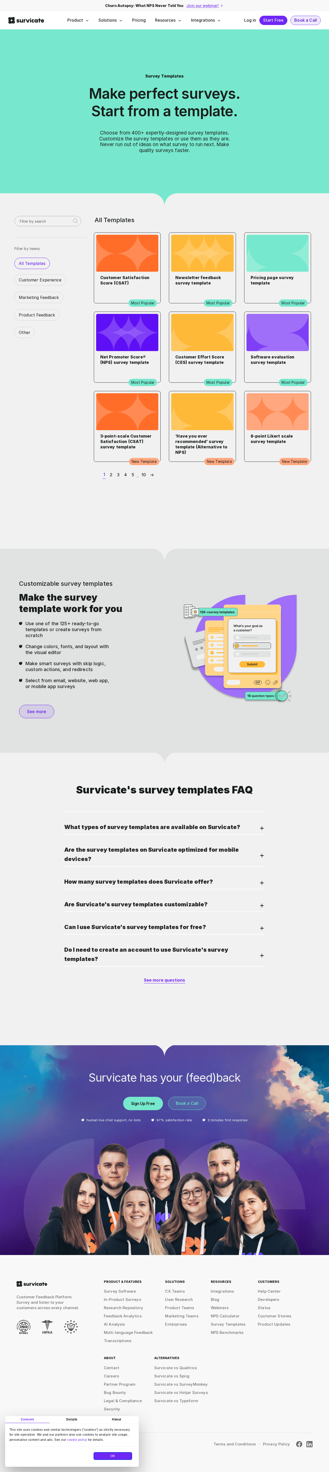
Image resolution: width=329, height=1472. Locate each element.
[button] (164, 828)
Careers (111, 1376)
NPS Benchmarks (227, 1332)
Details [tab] (72, 1419)
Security (112, 1409)
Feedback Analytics (123, 1316)
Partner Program (119, 1384)
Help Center (269, 1291)
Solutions (107, 20)
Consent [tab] (27, 1419)
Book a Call (305, 20)
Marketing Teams (181, 1316)
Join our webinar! (202, 5)
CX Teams (175, 1291)
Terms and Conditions (235, 1444)
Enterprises (176, 1324)
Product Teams (179, 1307)
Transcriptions (117, 1340)
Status (264, 1307)
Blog (215, 1299)
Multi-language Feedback (128, 1332)
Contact (111, 1367)
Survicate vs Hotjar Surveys (181, 1392)
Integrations (203, 20)
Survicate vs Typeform (176, 1400)
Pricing (139, 20)
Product (75, 20)
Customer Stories (274, 1316)
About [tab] (116, 1419)
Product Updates (274, 1324)
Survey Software (120, 1291)
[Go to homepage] (31, 1284)
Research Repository (123, 1307)
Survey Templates (228, 1324)
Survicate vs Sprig (172, 1376)
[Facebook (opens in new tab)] (299, 1444)
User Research (179, 1299)
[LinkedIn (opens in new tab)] (309, 1444)
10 (143, 474)
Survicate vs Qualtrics (175, 1367)
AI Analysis (114, 1324)
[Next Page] (151, 475)
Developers (268, 1299)
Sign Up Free (143, 1103)
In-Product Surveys (122, 1299)
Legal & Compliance (123, 1400)
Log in (250, 20)
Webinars (220, 1307)
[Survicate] (26, 20)
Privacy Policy (276, 1444)
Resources (165, 20)
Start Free (273, 20)
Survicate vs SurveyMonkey (181, 1384)
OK (113, 1456)
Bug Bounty (115, 1392)
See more (36, 711)
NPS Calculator (225, 1316)
